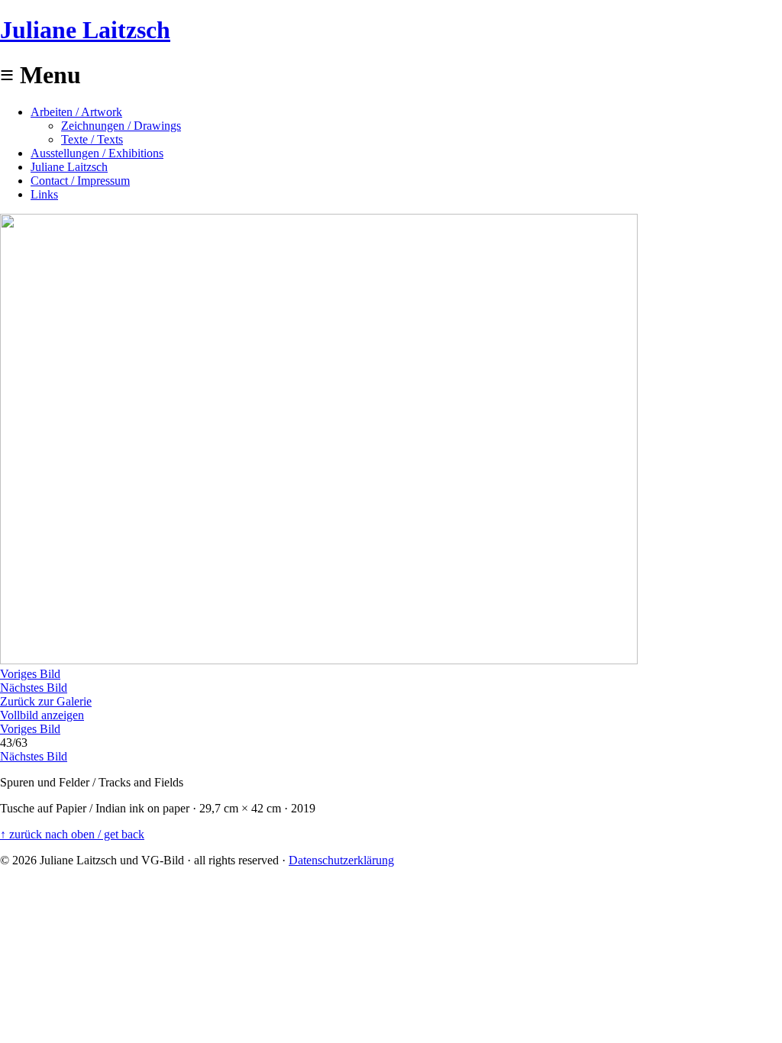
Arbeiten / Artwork (76, 111)
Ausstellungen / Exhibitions (97, 153)
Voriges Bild (30, 673)
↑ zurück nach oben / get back (72, 834)
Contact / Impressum (80, 180)
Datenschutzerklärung (341, 860)
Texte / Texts (92, 139)
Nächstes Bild (33, 687)
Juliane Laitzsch (85, 30)
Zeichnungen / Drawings (121, 125)
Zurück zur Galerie (46, 701)
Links (44, 194)
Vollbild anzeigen (42, 715)
